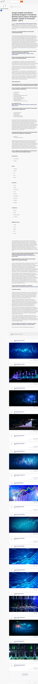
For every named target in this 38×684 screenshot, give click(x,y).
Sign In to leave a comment (18, 334)
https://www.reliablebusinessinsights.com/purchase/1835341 (23, 324)
